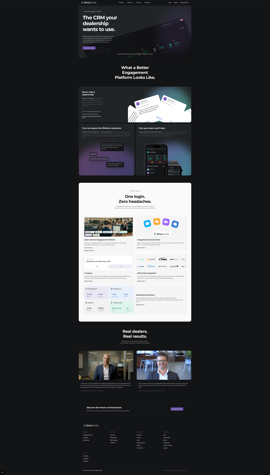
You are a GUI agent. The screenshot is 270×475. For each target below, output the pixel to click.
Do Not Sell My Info (183, 470)
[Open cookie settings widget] (2, 472)
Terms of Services (174, 470)
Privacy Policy (167, 470)
